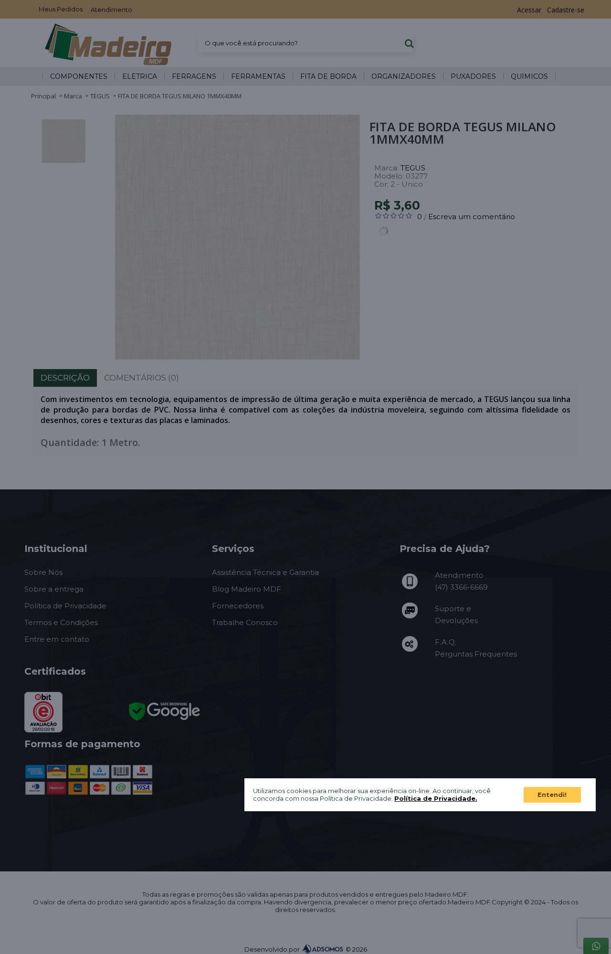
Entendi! (552, 794)
